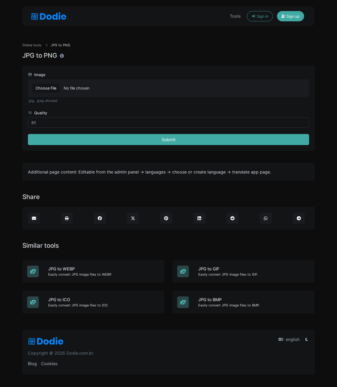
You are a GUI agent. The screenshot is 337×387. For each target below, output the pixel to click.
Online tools (31, 45)
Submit (169, 139)
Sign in (262, 16)
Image (39, 74)
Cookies (49, 363)
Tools (235, 16)
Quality (40, 113)
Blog (32, 363)
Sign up (292, 16)
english (292, 339)
